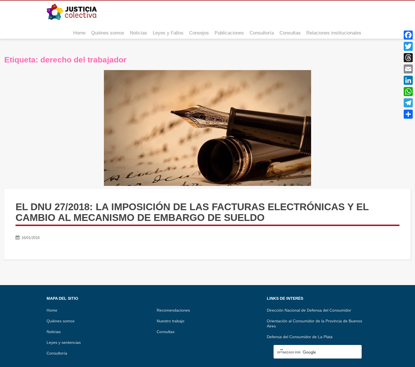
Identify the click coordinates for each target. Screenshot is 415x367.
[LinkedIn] (408, 80)
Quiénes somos (107, 33)
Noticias (138, 33)
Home (79, 33)
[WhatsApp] (408, 91)
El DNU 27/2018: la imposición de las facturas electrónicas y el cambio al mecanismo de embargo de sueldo (192, 212)
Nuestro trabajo (170, 321)
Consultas (290, 33)
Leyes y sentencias (64, 342)
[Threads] (408, 57)
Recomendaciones (173, 310)
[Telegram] (408, 102)
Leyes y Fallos (168, 33)
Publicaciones (229, 33)
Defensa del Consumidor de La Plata (300, 337)
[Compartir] (408, 114)
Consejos (199, 33)
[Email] (408, 69)
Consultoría (262, 33)
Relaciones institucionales (333, 33)
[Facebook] (408, 35)
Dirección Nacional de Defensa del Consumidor (309, 310)
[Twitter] (408, 46)
